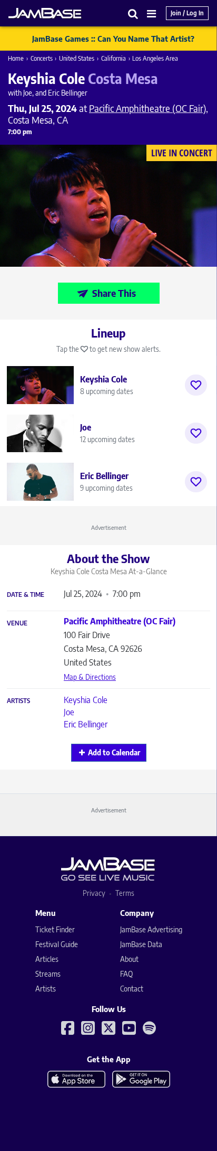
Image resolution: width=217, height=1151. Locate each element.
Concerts (42, 58)
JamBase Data (141, 944)
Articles (46, 959)
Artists (18, 701)
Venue (17, 623)
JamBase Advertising (151, 929)
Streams (48, 973)
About (129, 959)
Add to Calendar (114, 752)
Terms (124, 892)
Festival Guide (56, 944)
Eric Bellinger (85, 724)
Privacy (94, 892)
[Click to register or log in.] (196, 385)
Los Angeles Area (155, 58)
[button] (133, 13)
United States (76, 58)
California (113, 58)
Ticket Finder (55, 929)
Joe (69, 712)
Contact (131, 988)
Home (16, 58)
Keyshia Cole (85, 700)
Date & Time (25, 595)
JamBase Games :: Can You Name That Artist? (113, 38)
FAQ (126, 973)
